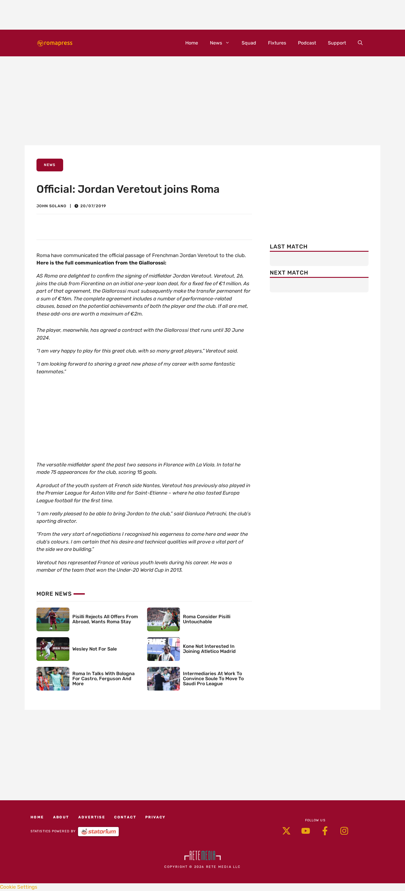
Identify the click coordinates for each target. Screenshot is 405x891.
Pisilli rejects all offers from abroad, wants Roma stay (105, 619)
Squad (249, 43)
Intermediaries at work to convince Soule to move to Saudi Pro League (213, 678)
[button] (360, 43)
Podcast (307, 43)
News (216, 43)
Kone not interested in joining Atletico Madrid (209, 648)
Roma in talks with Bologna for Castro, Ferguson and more (103, 678)
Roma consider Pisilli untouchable (206, 619)
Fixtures (277, 43)
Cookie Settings (18, 887)
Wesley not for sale (94, 649)
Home (191, 43)
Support (337, 43)
